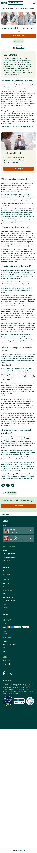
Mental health (7, 567)
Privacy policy (7, 664)
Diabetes (5, 571)
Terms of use (6, 660)
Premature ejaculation (9, 557)
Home (3, 8)
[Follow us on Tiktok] (11, 673)
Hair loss (5, 550)
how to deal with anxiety (25, 462)
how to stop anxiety (27, 121)
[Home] (4, 3)
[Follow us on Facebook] (4, 673)
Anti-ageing (6, 560)
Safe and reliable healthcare (11, 594)
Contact (5, 651)
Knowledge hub (12, 8)
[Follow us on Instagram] (8, 673)
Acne (4, 564)
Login (4, 623)
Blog (4, 611)
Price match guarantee (9, 644)
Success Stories (8, 597)
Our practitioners (8, 590)
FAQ (4, 648)
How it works (6, 583)
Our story (5, 587)
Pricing (5, 641)
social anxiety (12, 270)
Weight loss (6, 574)
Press (4, 604)
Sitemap (5, 614)
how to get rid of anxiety (9, 261)
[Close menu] (34, 3)
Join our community (9, 600)
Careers (5, 607)
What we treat (14, 3)
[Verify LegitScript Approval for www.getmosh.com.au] (7, 701)
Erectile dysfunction (9, 554)
